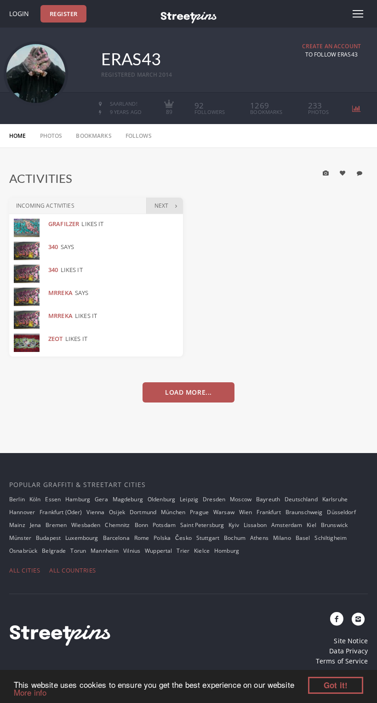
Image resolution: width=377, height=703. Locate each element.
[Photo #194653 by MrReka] (27, 297)
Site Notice (351, 640)
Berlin (17, 499)
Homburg (226, 551)
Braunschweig (304, 512)
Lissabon (255, 525)
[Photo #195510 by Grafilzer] (27, 228)
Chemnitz (117, 525)
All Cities (24, 570)
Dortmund (143, 512)
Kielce (202, 551)
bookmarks (93, 136)
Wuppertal (158, 551)
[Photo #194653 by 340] (27, 251)
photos (51, 136)
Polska (162, 538)
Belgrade (54, 551)
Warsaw (223, 512)
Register (64, 14)
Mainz (17, 525)
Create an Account (331, 46)
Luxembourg (81, 538)
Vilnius (131, 551)
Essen (53, 499)
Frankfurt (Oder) (61, 512)
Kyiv (233, 525)
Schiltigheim (330, 538)
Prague (199, 512)
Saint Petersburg (202, 525)
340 (53, 247)
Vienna (95, 512)
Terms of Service (342, 661)
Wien (245, 512)
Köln (35, 499)
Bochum (235, 538)
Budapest (48, 538)
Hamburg (77, 499)
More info (30, 692)
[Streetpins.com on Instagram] (358, 619)
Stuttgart (207, 538)
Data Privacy (348, 650)
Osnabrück (23, 551)
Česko (183, 538)
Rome (141, 538)
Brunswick (334, 525)
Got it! (336, 685)
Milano (282, 538)
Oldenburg (161, 499)
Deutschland (301, 499)
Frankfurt (268, 512)
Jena (35, 525)
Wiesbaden (85, 525)
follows (139, 136)
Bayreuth (268, 499)
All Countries (72, 570)
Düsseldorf (341, 512)
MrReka (60, 293)
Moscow (240, 499)
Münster (20, 538)
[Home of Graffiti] (188, 16)
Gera (101, 499)
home (17, 136)
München (173, 512)
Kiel (311, 525)
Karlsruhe (335, 499)
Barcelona (116, 538)
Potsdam (164, 525)
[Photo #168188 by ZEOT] (27, 343)
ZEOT (55, 338)
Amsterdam (286, 525)
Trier (183, 551)
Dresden (214, 499)
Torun (78, 551)
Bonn (142, 525)
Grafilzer (63, 224)
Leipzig (189, 499)
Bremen (56, 525)
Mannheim (105, 551)
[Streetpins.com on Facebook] (337, 619)
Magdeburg (128, 499)
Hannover (22, 512)
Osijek (117, 512)
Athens (259, 538)
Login (19, 13)
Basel (303, 538)
